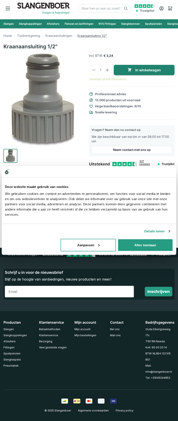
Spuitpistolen (11, 353)
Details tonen (154, 231)
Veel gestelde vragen (53, 347)
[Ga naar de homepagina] (43, 8)
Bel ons (115, 329)
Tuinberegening (28, 36)
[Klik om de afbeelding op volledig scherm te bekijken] (42, 100)
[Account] (161, 8)
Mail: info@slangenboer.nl (158, 368)
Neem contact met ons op (132, 150)
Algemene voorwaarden (93, 410)
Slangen (8, 329)
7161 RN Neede (155, 341)
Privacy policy (125, 410)
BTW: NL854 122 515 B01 (158, 356)
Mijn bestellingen (85, 335)
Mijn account (82, 329)
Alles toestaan (145, 245)
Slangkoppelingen (15, 335)
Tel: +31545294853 (157, 377)
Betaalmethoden (49, 329)
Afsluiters (9, 341)
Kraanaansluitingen (58, 36)
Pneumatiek (11, 365)
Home (7, 36)
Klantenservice (48, 335)
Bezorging (45, 341)
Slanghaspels (12, 359)
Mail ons (115, 335)
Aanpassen (85, 245)
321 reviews (144, 162)
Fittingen (9, 347)
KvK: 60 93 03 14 (156, 347)
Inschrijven (158, 291)
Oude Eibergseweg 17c (157, 332)
